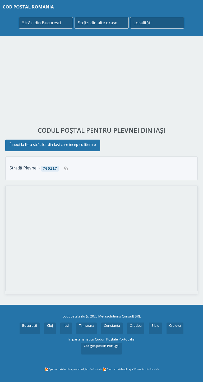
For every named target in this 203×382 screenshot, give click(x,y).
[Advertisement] (101, 81)
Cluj (50, 325)
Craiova (175, 325)
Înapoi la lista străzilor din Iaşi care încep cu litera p (53, 144)
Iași (66, 325)
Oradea (136, 325)
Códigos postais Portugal (101, 346)
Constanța (112, 325)
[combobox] (46, 23)
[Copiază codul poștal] (66, 168)
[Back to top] (192, 371)
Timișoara (86, 325)
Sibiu (155, 325)
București (29, 325)
